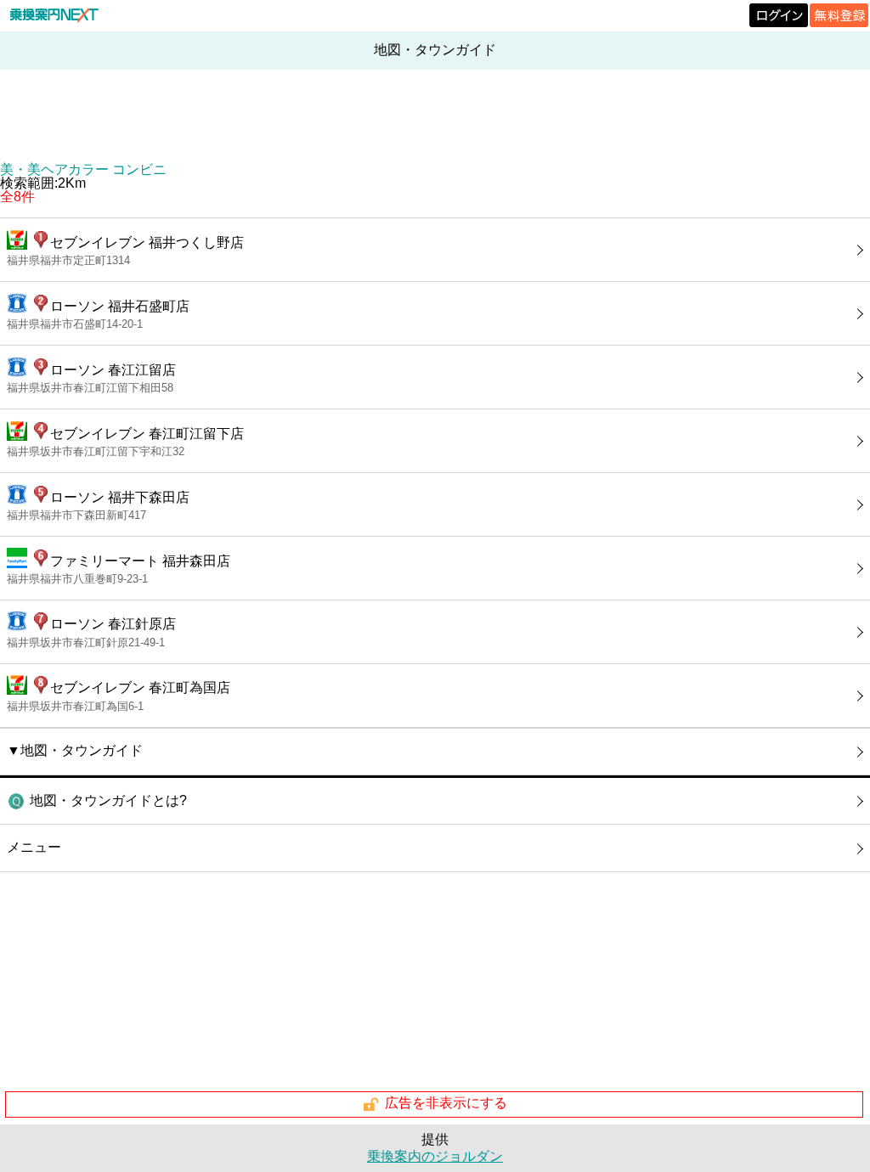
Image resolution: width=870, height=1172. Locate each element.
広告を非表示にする (446, 1103)
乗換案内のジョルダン (435, 1156)
